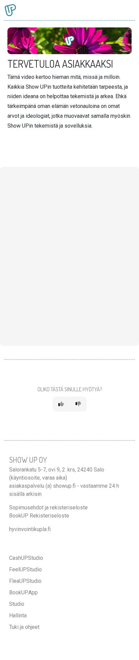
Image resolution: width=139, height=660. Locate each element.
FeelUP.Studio (25, 569)
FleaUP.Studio (25, 581)
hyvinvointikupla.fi (30, 529)
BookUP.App (23, 592)
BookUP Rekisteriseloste (39, 515)
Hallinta (18, 615)
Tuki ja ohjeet (24, 627)
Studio (16, 604)
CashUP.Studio (26, 558)
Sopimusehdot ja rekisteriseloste (48, 507)
